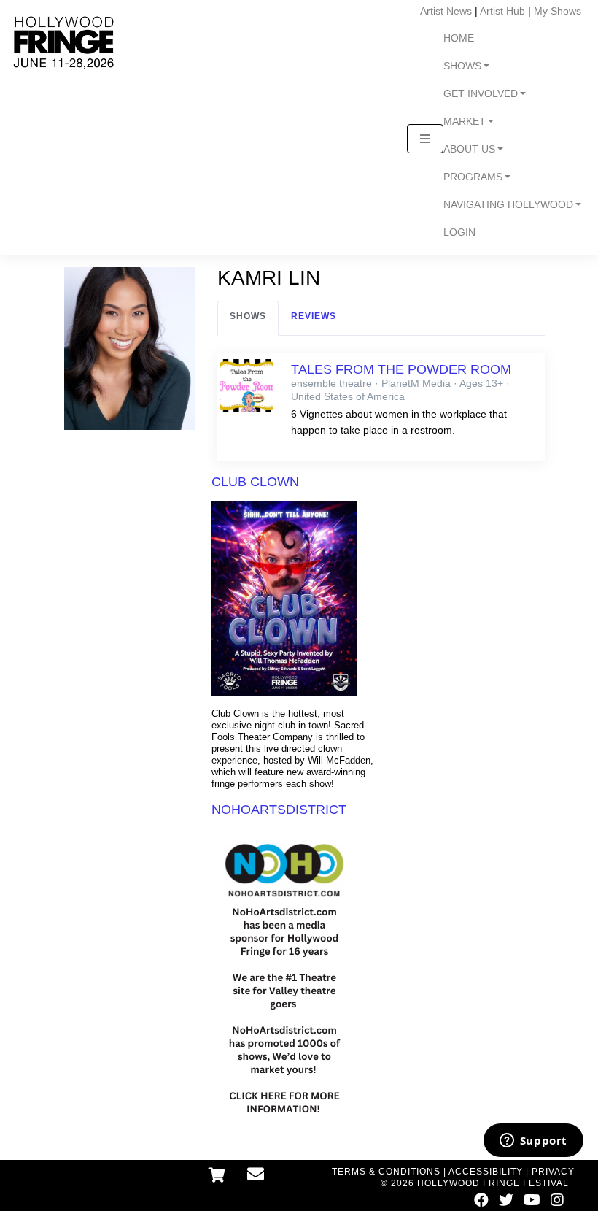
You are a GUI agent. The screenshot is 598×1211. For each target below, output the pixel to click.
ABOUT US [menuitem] (469, 149)
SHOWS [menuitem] (462, 66)
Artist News (446, 11)
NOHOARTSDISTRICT (278, 809)
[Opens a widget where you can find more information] (533, 1141)
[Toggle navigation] (425, 138)
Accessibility (485, 1171)
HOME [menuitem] (458, 38)
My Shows (557, 11)
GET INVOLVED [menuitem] (480, 93)
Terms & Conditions (386, 1171)
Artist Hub (502, 11)
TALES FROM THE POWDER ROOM (401, 369)
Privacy (553, 1171)
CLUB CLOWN (255, 481)
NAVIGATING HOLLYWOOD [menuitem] (508, 204)
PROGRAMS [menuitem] (472, 177)
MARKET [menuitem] (464, 121)
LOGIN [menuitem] (459, 232)
